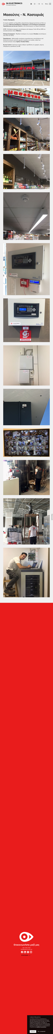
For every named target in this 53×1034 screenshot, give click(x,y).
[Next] (38, 3)
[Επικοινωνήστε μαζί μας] (26, 941)
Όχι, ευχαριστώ (41, 1031)
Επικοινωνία (51, 517)
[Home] (11, 4)
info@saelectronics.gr (26, 949)
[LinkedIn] (25, 952)
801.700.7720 (26, 947)
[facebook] (22, 952)
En (42, 4)
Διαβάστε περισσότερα (41, 1027)
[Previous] (34, 3)
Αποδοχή (33, 1031)
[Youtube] (31, 952)
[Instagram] (28, 952)
